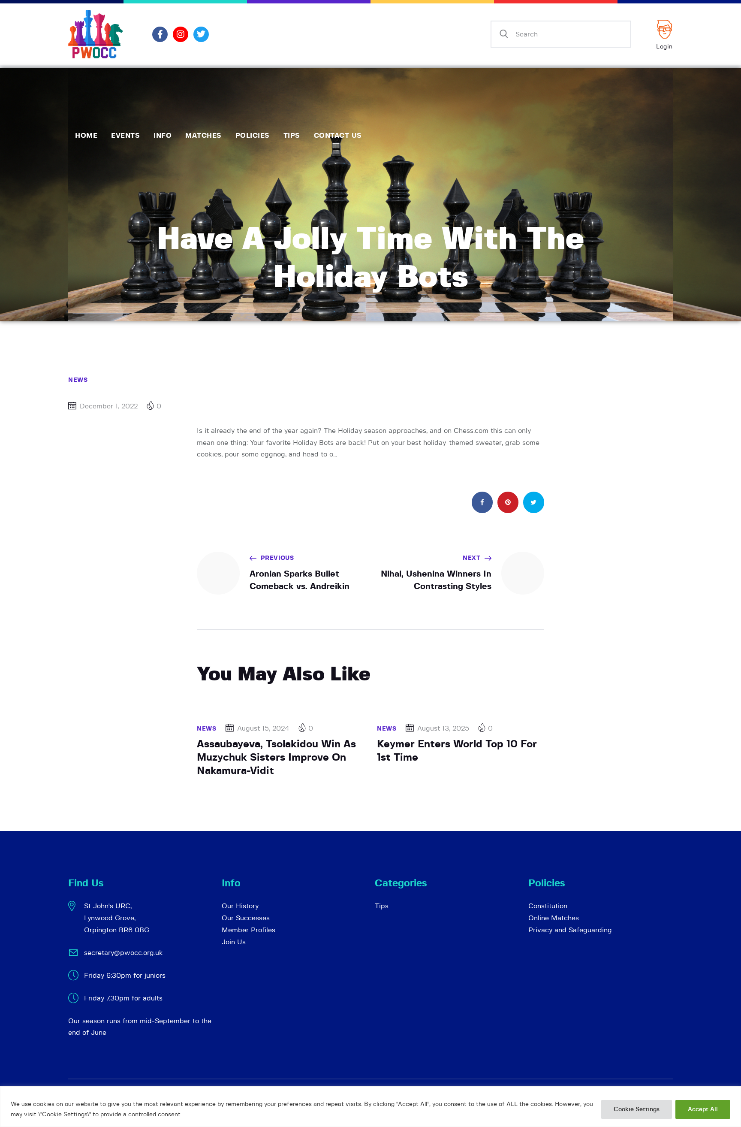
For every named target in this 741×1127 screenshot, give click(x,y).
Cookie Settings (637, 1109)
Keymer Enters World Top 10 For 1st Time (457, 751)
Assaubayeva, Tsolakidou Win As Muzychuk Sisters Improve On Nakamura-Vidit (276, 757)
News (77, 380)
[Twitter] (201, 34)
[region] (370, 1106)
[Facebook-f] (160, 34)
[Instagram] (180, 34)
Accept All (703, 1109)
